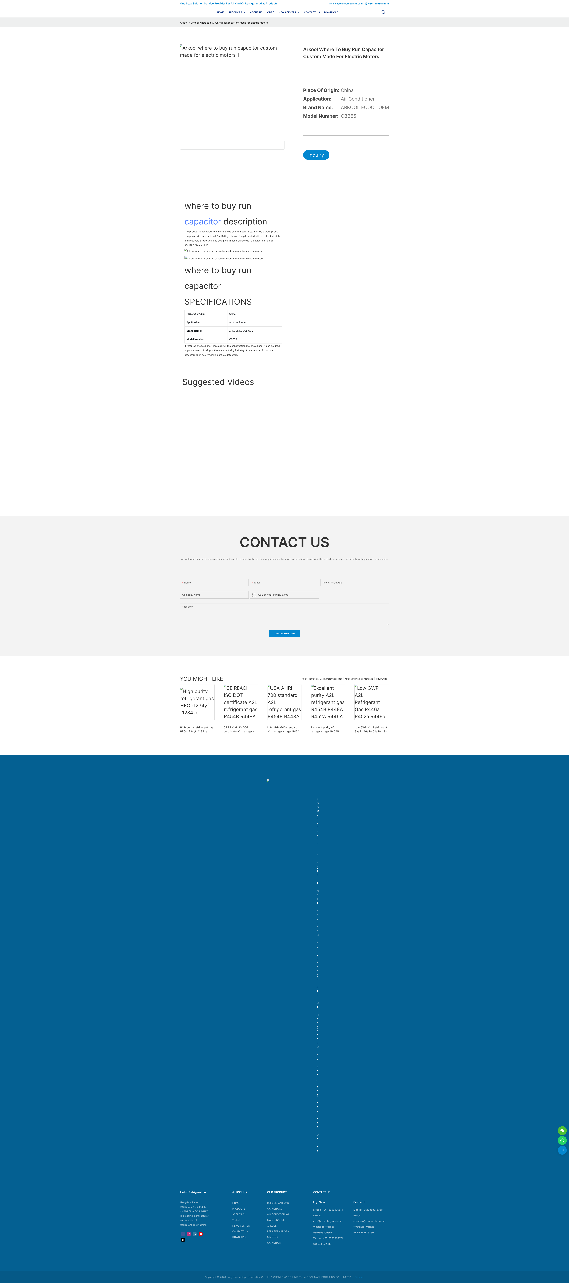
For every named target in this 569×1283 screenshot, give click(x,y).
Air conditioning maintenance (359, 678)
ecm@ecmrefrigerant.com (348, 3)
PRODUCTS (381, 678)
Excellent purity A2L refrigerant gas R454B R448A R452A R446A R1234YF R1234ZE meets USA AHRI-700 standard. (327, 729)
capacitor (202, 221)
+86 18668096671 (378, 3)
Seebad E (359, 1202)
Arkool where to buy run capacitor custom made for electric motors (229, 22)
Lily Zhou (319, 1202)
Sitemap (359, 1277)
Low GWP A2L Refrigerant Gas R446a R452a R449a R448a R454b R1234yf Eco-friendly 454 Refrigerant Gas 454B (370, 729)
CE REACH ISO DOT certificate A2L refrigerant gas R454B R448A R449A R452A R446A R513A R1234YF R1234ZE (240, 729)
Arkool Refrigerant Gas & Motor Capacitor (322, 678)
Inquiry (316, 155)
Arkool (183, 22)
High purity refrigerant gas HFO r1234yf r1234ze (196, 729)
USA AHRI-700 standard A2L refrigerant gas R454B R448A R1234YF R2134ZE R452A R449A (284, 729)
